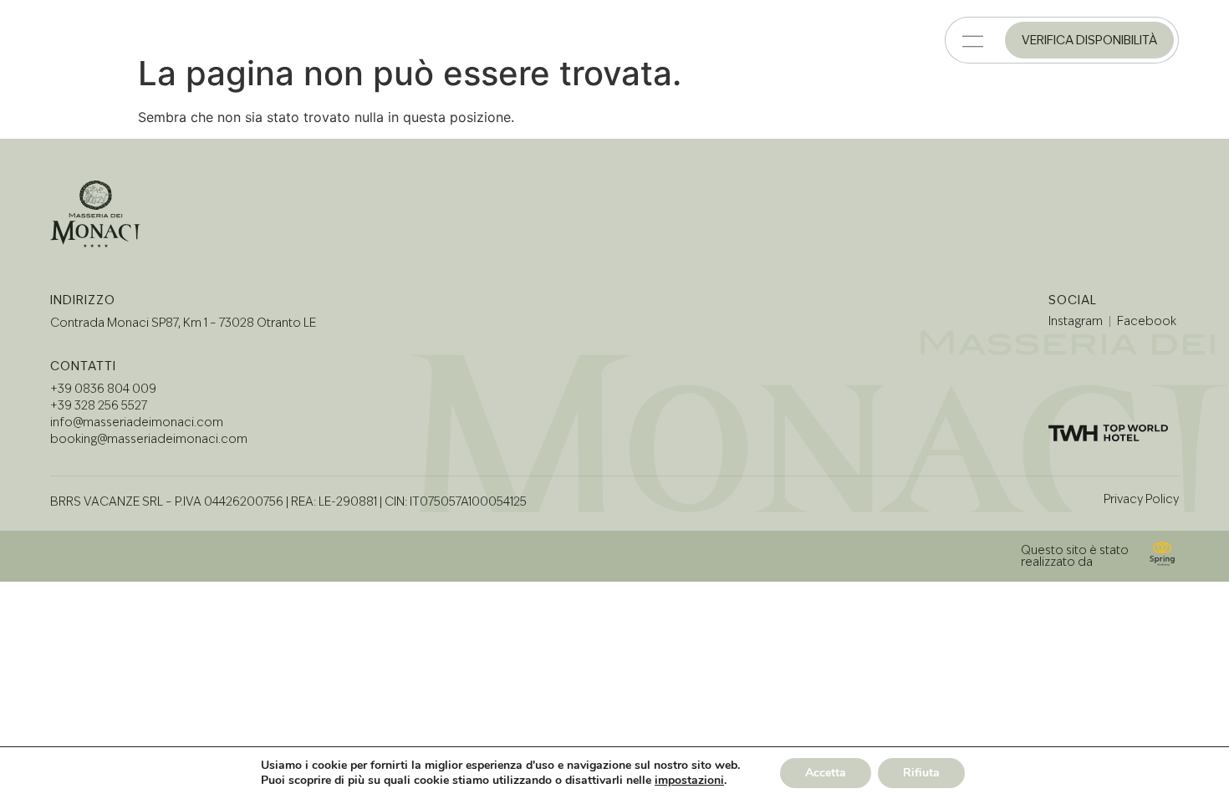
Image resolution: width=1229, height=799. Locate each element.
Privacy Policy (1141, 498)
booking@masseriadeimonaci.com (148, 438)
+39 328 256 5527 (98, 405)
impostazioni (689, 780)
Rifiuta (921, 773)
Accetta (825, 773)
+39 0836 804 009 (103, 388)
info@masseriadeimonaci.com (136, 422)
